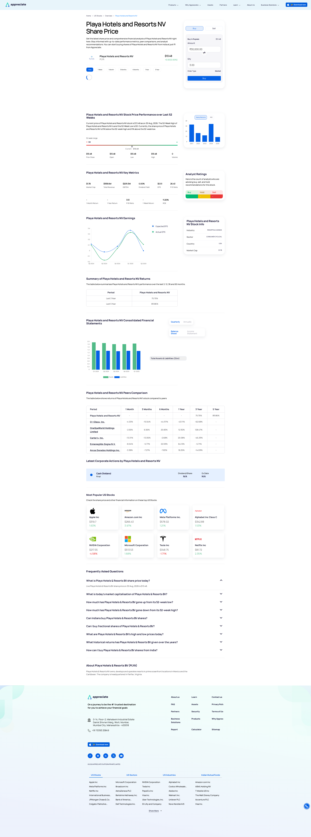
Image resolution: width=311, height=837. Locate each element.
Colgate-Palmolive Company (97, 804)
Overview (108, 16)
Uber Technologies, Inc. (153, 799)
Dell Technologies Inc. (125, 804)
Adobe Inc (173, 791)
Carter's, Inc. (97, 437)
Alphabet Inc (174, 782)
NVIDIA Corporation (151, 782)
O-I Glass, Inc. (97, 421)
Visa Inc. (146, 795)
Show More (154, 810)
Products (172, 5)
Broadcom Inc (122, 786)
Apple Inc (93, 782)
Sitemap (216, 729)
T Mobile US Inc (202, 791)
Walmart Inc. (174, 795)
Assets (210, 5)
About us (175, 697)
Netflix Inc (93, 791)
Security (195, 711)
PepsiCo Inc (147, 791)
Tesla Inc (146, 786)
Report (174, 729)
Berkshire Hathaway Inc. (126, 795)
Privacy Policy (218, 704)
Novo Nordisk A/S (176, 804)
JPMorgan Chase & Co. (99, 799)
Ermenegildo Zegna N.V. (103, 444)
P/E (211, 117)
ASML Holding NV (203, 786)
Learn (235, 5)
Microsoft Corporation (126, 782)
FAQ (173, 704)
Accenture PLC (202, 799)
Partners (223, 5)
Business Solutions (268, 5)
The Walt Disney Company (207, 795)
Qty (189, 59)
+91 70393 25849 (100, 730)
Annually (187, 321)
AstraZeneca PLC (123, 791)
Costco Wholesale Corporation (177, 786)
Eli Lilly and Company (151, 804)
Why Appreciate (192, 5)
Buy (204, 78)
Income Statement (192, 332)
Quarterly (175, 321)
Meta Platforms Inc (97, 786)
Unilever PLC (174, 799)
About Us (251, 5)
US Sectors (131, 775)
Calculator (196, 729)
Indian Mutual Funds (210, 775)
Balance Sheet (174, 332)
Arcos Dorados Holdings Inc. (105, 450)
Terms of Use (218, 711)
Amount (191, 43)
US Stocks (98, 16)
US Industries (169, 775)
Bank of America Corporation (123, 799)
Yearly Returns (201, 117)
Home (88, 16)
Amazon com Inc (202, 782)
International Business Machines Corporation (99, 795)
